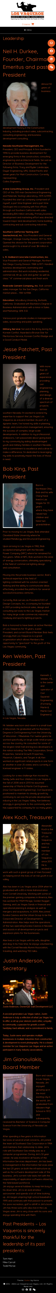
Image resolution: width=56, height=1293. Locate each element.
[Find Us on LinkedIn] (51, 59)
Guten (27, 1280)
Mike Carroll (9, 1262)
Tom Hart (7, 1258)
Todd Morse (9, 1265)
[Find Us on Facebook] (51, 51)
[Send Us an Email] (51, 43)
